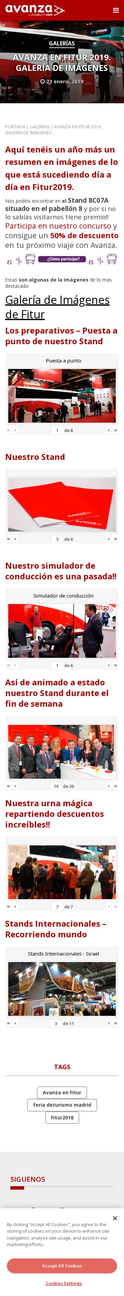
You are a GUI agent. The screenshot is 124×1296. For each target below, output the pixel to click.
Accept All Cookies (62, 1266)
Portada (15, 127)
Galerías (62, 43)
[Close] (115, 1218)
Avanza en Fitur (62, 1092)
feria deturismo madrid (62, 1105)
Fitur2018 (62, 1117)
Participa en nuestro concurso (58, 226)
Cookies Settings (64, 1283)
